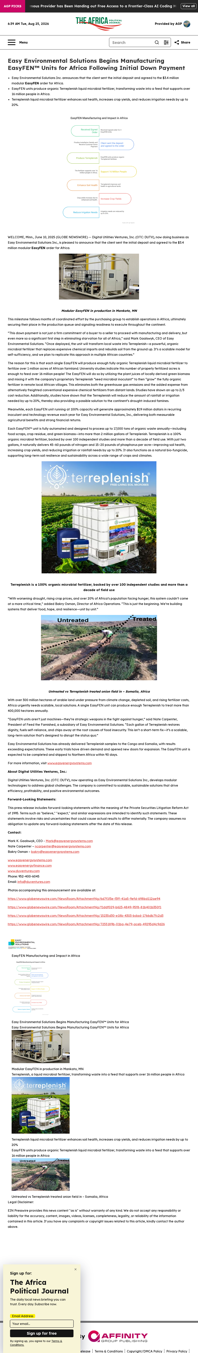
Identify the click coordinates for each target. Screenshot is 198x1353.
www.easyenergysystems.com (69, 763)
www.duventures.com (24, 871)
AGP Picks (12, 6)
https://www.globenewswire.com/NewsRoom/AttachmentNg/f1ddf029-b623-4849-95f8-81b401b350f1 (84, 907)
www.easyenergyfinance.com (30, 865)
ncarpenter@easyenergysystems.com (63, 846)
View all (189, 6)
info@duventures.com (33, 882)
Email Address (22, 1316)
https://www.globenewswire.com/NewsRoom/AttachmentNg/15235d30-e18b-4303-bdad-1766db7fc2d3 (85, 916)
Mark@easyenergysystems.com (69, 841)
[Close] (75, 1269)
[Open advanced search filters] (166, 42)
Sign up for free (42, 1333)
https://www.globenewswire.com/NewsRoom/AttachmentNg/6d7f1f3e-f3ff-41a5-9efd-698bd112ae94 (84, 899)
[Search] (156, 42)
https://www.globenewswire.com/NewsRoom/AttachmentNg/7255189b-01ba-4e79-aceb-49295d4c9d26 (86, 924)
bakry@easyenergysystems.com (55, 852)
